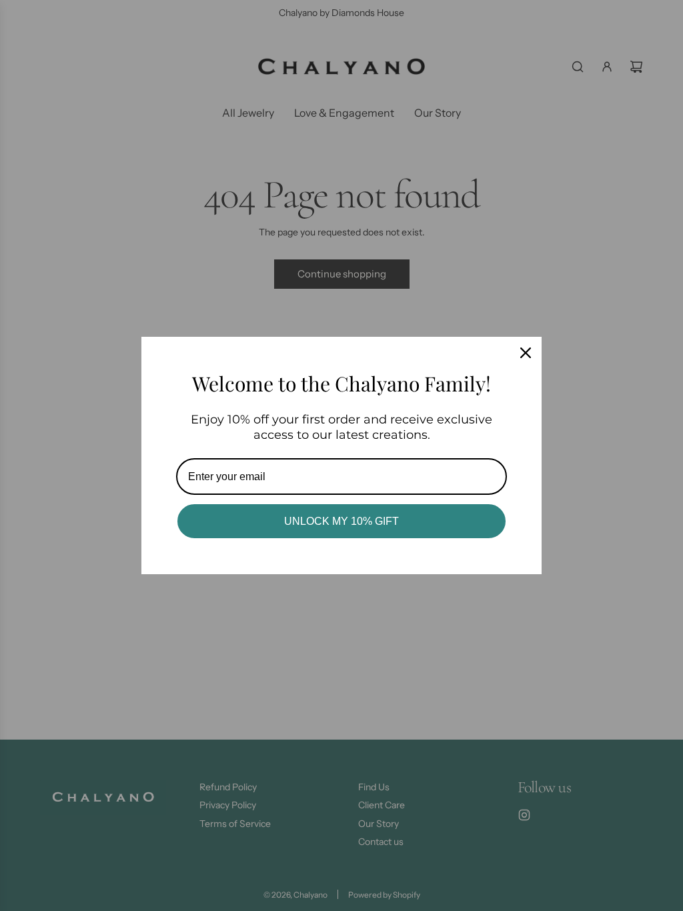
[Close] (526, 353)
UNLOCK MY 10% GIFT (341, 521)
